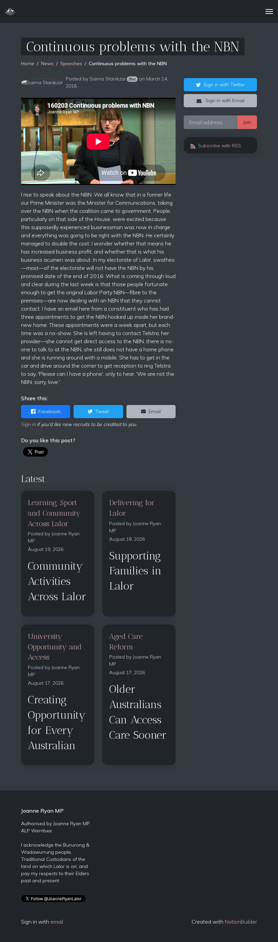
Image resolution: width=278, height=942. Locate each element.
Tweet (102, 411)
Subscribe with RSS (219, 146)
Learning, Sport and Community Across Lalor (54, 513)
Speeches (71, 63)
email (57, 921)
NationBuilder (241, 921)
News (47, 63)
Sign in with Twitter (224, 84)
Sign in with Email (224, 100)
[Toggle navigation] (269, 11)
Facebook (49, 411)
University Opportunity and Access (55, 647)
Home (27, 63)
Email (154, 411)
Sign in (28, 424)
